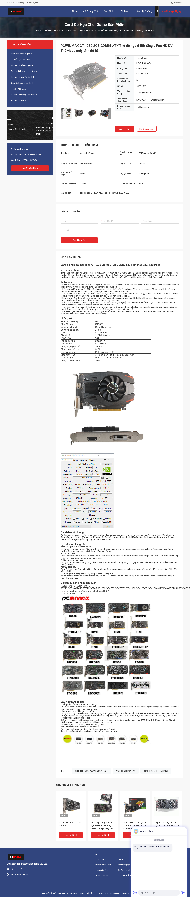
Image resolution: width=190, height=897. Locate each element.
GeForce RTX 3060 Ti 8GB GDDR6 (71, 824)
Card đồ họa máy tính (125, 771)
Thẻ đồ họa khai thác (20, 59)
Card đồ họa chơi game (52, 30)
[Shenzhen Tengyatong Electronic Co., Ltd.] (16, 11)
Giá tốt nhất (124, 129)
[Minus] (183, 831)
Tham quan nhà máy (103, 865)
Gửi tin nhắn (79, 240)
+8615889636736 (29, 160)
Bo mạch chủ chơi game (22, 65)
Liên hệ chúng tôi (101, 875)
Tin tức (121, 859)
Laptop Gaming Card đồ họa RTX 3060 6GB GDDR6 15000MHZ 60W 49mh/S (167, 825)
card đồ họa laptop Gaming (156, 771)
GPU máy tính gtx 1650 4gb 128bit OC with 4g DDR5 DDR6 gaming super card (103, 825)
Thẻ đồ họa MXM (18, 89)
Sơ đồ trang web (124, 870)
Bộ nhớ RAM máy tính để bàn (24, 95)
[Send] (183, 892)
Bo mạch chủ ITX (18, 100)
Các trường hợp (124, 865)
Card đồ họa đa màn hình (22, 83)
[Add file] (135, 892)
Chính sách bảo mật (125, 875)
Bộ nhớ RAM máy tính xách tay (24, 71)
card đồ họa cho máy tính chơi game (91, 771)
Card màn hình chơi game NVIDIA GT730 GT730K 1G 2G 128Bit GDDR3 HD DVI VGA (135, 825)
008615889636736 (32, 154)
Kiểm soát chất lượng (103, 870)
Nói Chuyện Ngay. (30, 168)
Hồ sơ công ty (100, 859)
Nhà (37, 30)
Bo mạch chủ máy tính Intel (23, 77)
